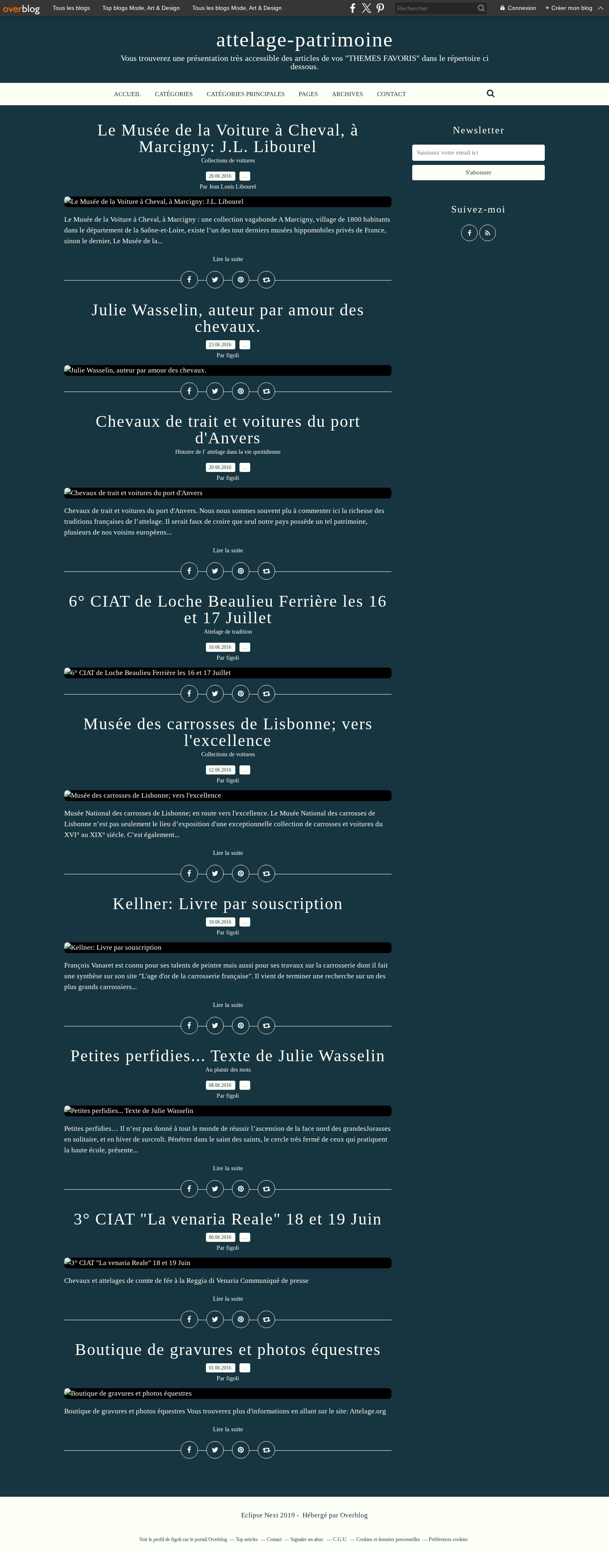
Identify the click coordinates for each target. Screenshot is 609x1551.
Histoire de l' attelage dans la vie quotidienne (227, 452)
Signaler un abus (307, 1539)
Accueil (127, 94)
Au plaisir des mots (228, 1070)
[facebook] (353, 8)
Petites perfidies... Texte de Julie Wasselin (227, 1055)
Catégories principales (246, 94)
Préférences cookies (448, 1539)
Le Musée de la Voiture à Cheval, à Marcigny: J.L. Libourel (228, 138)
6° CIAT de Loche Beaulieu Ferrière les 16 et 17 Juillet (228, 609)
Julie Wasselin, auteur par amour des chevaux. (228, 318)
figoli (176, 1539)
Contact (391, 94)
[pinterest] (380, 8)
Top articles (247, 1539)
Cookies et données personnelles (388, 1539)
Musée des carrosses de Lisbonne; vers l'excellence (228, 732)
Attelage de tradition (228, 632)
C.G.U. (340, 1539)
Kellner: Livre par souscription (228, 903)
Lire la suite (228, 259)
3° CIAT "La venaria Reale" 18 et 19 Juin (228, 1219)
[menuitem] (127, 94)
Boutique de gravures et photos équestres (228, 1349)
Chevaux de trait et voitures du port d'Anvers (228, 429)
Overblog (354, 1515)
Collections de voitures (228, 160)
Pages (308, 94)
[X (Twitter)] (366, 8)
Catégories (174, 94)
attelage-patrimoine (304, 39)
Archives (347, 94)
